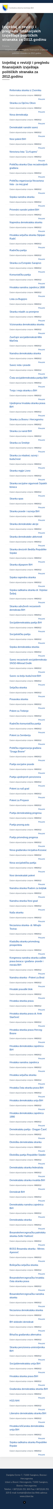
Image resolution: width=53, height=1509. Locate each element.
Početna (5, 46)
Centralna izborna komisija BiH (21, 8)
